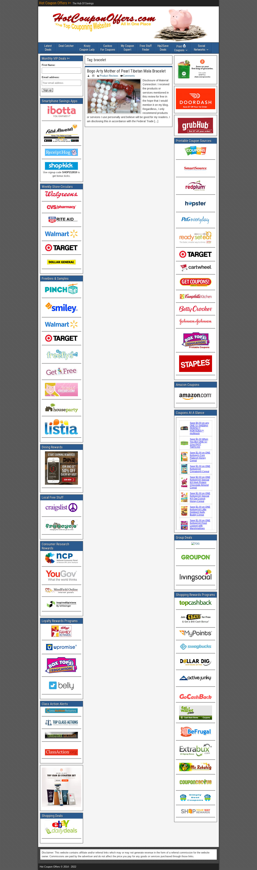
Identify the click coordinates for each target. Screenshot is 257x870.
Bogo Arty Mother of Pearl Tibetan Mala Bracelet (126, 71)
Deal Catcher (66, 46)
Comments (129, 75)
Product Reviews (109, 75)
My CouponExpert (127, 47)
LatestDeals (48, 47)
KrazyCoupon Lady (87, 47)
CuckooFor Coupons (107, 47)
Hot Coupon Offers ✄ (55, 3)
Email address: (50, 77)
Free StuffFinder (146, 47)
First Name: (48, 65)
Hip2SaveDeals (163, 47)
